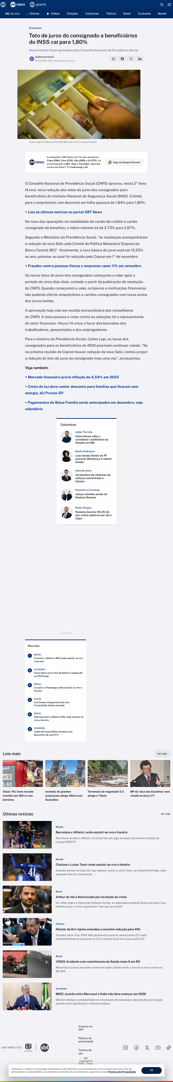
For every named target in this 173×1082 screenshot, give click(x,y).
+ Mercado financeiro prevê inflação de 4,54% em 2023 (72, 377)
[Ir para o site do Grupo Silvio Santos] (19, 1047)
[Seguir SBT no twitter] (147, 1047)
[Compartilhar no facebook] (122, 58)
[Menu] (169, 4)
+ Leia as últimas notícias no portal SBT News (63, 212)
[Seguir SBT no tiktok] (168, 1047)
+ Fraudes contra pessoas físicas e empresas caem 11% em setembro (83, 266)
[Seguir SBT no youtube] (158, 1047)
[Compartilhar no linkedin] (140, 58)
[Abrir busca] (161, 4)
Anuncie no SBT (85, 1028)
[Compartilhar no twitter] (131, 58)
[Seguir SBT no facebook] (136, 1047)
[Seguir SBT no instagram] (125, 1047)
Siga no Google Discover (126, 162)
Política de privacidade (85, 1040)
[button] (23, 783)
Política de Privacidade (122, 1071)
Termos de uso (85, 1051)
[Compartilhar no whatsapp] (113, 58)
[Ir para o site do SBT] (44, 1047)
